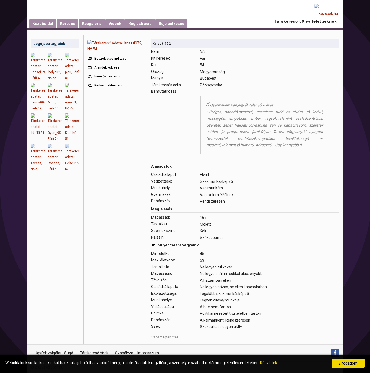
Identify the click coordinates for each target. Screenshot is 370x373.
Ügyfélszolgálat (48, 353)
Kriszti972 (161, 44)
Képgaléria (92, 23)
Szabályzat (125, 353)
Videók (115, 23)
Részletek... (270, 363)
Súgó (68, 353)
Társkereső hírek (94, 353)
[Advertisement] (55, 260)
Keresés (67, 23)
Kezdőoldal (43, 23)
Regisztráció (140, 23)
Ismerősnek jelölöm (109, 76)
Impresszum (148, 353)
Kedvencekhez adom (110, 85)
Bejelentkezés (171, 23)
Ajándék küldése (106, 67)
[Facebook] (335, 353)
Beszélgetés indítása (110, 58)
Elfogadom (348, 363)
